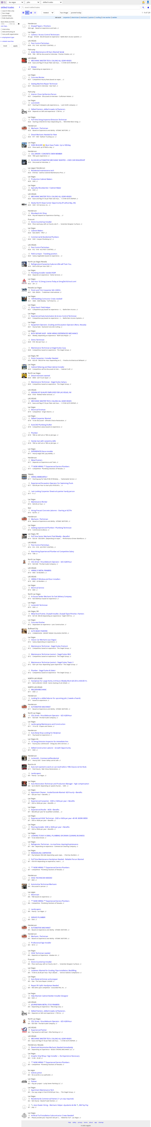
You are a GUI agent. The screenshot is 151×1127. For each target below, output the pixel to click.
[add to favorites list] (29, 26)
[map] (35, 12)
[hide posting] (58, 28)
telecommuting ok (8, 32)
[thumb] (27, 12)
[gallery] (31, 12)
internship (6, 29)
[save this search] (148, 7)
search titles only (8, 11)
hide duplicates (7, 18)
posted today (6, 16)
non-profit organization (10, 34)
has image (6, 13)
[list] (23, 12)
